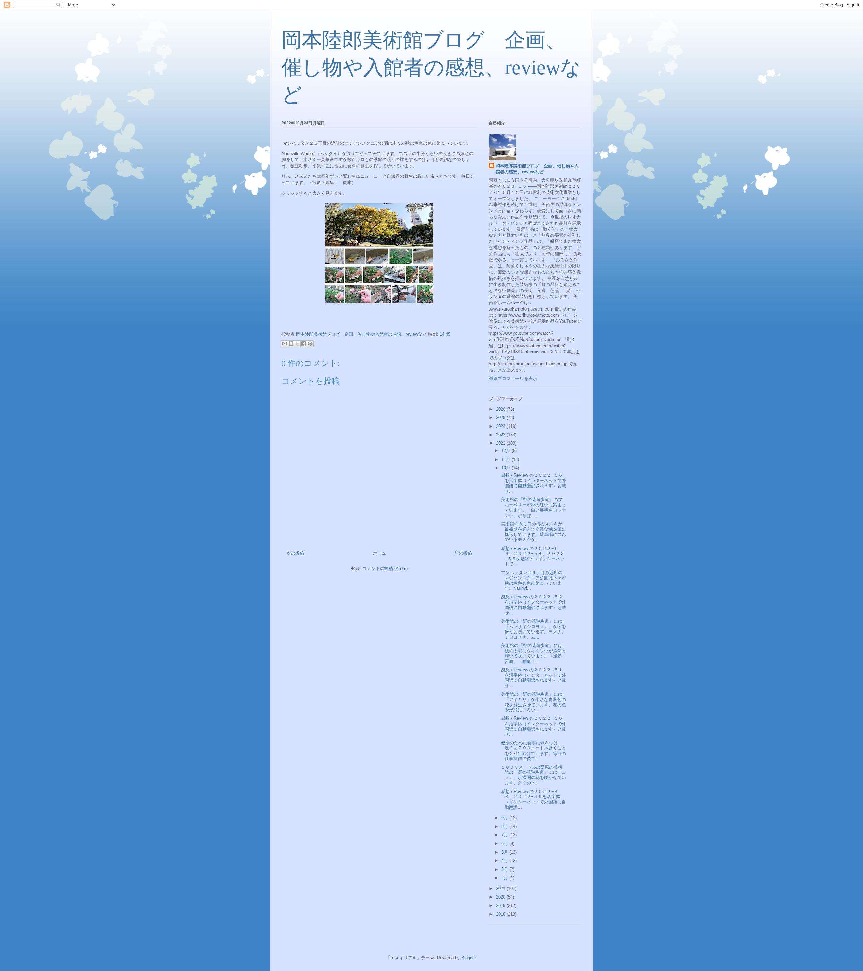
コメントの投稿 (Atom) (385, 568)
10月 (506, 467)
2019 (501, 905)
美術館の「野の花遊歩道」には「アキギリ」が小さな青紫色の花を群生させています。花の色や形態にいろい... (533, 702)
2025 (501, 417)
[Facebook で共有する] (303, 343)
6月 (505, 843)
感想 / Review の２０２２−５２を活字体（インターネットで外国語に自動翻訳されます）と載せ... (533, 604)
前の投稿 (463, 553)
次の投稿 (295, 553)
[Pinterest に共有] (310, 343)
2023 (501, 434)
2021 (501, 888)
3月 (505, 869)
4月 (505, 860)
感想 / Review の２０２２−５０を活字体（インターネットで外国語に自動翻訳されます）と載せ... (533, 726)
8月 (505, 826)
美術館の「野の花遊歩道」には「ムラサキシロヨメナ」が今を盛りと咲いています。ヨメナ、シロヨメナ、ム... (533, 629)
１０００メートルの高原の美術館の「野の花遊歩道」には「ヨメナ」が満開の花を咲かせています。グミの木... (533, 775)
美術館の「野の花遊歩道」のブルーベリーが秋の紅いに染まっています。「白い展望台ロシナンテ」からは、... (533, 507)
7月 (505, 834)
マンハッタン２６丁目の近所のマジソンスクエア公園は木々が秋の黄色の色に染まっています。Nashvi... (533, 580)
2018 (501, 914)
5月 (505, 852)
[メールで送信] (284, 343)
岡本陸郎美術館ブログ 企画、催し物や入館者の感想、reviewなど (431, 67)
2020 (501, 897)
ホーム (379, 553)
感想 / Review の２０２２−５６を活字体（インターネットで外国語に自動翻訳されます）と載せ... (533, 483)
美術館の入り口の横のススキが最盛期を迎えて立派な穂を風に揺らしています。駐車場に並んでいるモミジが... (533, 531)
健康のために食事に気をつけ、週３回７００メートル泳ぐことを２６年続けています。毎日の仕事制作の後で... (533, 750)
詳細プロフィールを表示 (513, 378)
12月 (506, 450)
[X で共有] (297, 343)
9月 (505, 817)
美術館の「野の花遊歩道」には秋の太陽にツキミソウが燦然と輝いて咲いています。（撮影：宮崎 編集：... (533, 653)
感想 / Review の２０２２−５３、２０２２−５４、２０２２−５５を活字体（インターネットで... (532, 556)
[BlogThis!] (291, 343)
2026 (501, 409)
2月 (505, 877)
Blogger (468, 957)
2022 (501, 443)
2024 (501, 426)
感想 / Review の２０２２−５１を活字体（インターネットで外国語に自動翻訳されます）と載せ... (533, 677)
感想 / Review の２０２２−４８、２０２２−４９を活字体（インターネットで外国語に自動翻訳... (533, 799)
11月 (506, 459)
